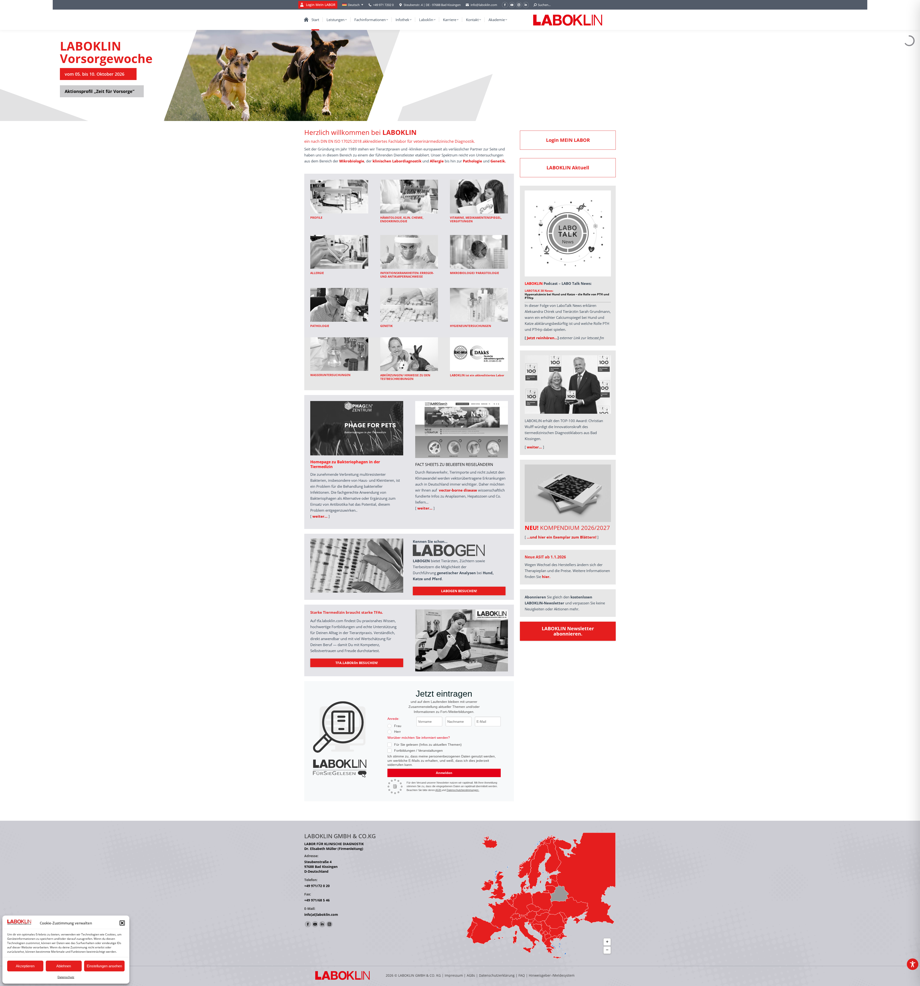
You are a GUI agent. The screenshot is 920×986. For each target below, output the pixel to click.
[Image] (339, 196)
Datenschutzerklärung (497, 975)
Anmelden (444, 773)
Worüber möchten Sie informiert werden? (418, 738)
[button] (122, 923)
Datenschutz (66, 977)
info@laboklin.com (484, 5)
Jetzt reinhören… (542, 337)
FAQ (521, 975)
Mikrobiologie (351, 161)
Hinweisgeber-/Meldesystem (552, 975)
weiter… (320, 516)
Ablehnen (63, 966)
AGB (438, 790)
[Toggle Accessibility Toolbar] (912, 964)
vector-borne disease (458, 490)
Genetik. (498, 161)
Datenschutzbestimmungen (463, 790)
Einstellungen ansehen (104, 966)
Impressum (454, 975)
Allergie (437, 161)
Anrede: (393, 719)
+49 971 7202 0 (383, 5)
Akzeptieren (25, 966)
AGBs (471, 975)
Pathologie (472, 161)
